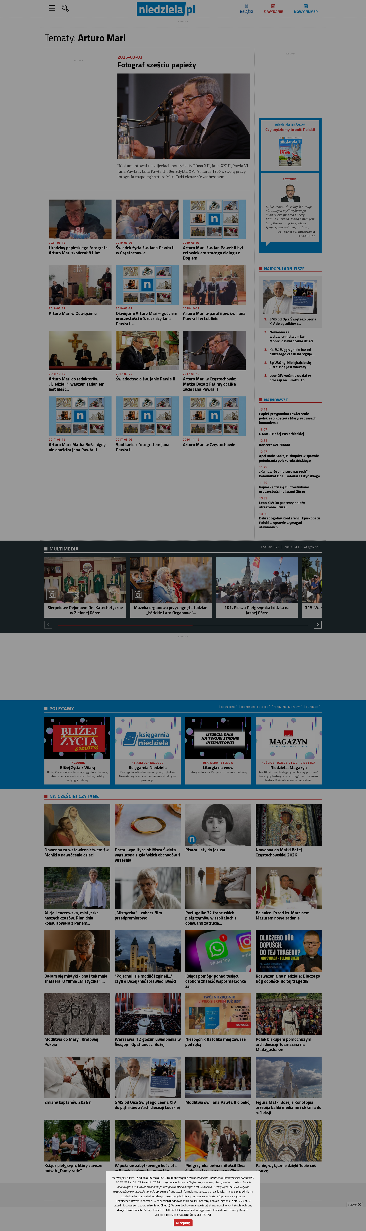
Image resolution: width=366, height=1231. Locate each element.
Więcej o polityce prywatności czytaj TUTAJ (183, 1214)
